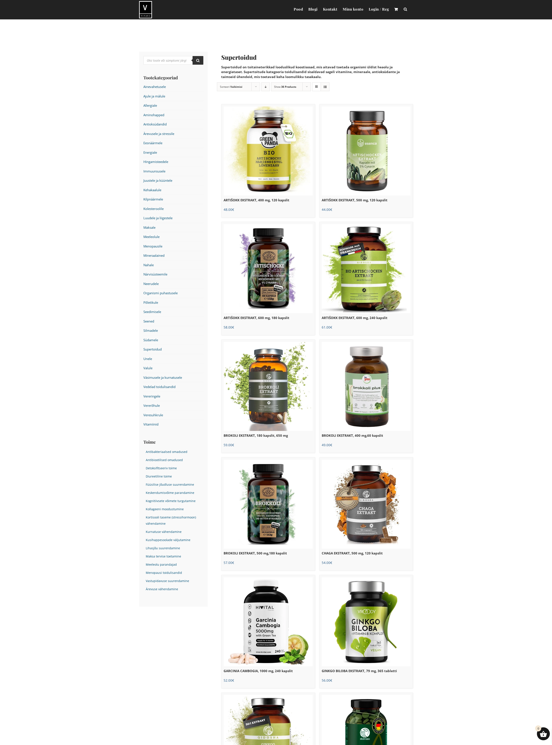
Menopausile (152, 246)
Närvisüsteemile (155, 274)
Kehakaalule (152, 190)
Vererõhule (151, 405)
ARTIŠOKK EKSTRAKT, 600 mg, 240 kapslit (354, 318)
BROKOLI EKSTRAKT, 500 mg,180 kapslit (255, 553)
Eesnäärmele (152, 143)
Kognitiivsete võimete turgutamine (171, 501)
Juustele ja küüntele (157, 180)
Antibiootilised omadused (164, 460)
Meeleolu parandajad (161, 565)
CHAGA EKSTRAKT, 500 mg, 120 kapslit (352, 553)
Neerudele (151, 284)
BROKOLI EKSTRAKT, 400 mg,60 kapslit (352, 435)
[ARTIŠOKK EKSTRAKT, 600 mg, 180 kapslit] (268, 268)
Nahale (148, 265)
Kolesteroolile (153, 209)
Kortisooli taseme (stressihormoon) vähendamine (171, 520)
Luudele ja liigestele (157, 218)
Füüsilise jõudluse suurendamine (170, 485)
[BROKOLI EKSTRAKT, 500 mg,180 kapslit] (268, 504)
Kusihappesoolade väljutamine (168, 540)
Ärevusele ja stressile (158, 133)
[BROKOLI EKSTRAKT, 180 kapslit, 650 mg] (268, 386)
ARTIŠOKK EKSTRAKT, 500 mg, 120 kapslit (354, 200)
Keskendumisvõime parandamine (170, 493)
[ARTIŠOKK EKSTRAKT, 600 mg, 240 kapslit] (366, 268)
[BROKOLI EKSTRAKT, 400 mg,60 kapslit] (366, 386)
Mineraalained (154, 255)
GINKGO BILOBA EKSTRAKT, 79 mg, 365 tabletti (359, 671)
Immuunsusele (154, 171)
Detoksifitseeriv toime (161, 468)
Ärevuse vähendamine (162, 589)
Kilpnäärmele (153, 199)
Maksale (149, 227)
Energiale (150, 152)
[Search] (198, 60)
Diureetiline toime (159, 476)
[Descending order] (265, 86)
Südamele (150, 340)
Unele (147, 359)
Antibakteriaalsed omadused (166, 452)
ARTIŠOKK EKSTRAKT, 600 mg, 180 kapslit (256, 318)
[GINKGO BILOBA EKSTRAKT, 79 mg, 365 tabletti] (366, 621)
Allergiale (150, 105)
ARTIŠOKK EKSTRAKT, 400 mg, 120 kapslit (256, 200)
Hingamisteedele (155, 162)
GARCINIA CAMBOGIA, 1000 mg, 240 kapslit (258, 671)
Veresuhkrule (153, 415)
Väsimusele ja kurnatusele (162, 377)
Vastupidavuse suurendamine (167, 581)
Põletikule (150, 302)
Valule (147, 368)
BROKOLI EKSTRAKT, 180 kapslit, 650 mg (256, 435)
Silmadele (150, 330)
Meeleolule (151, 237)
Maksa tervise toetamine (163, 556)
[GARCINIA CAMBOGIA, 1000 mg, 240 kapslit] (268, 621)
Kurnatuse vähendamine (164, 532)
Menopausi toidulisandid (164, 573)
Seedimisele (152, 312)
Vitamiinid (150, 424)
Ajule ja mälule (154, 96)
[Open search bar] (405, 9)
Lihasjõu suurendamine (163, 548)
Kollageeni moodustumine (165, 509)
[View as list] (325, 87)
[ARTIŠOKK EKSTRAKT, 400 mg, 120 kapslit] (268, 151)
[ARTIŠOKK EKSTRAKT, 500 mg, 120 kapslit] (366, 151)
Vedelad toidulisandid (159, 387)
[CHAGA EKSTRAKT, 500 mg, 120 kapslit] (366, 504)
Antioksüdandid (155, 124)
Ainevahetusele (154, 87)
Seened (148, 321)
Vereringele (151, 396)
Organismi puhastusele (160, 293)
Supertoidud (152, 349)
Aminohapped (153, 115)
